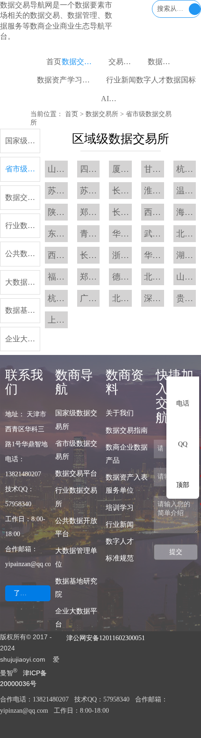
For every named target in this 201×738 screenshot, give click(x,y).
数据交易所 (102, 114)
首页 (71, 114)
